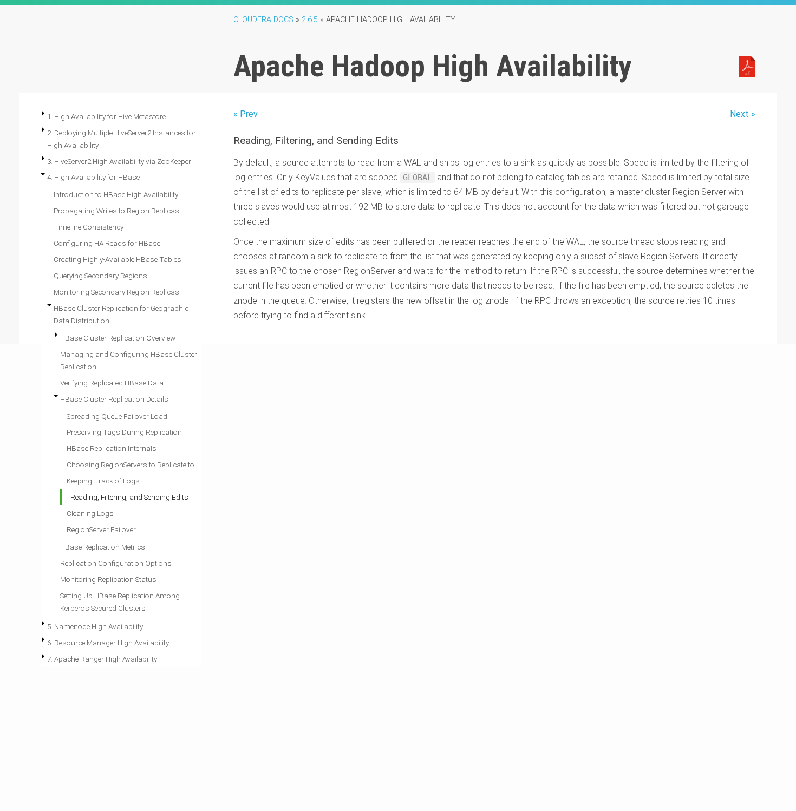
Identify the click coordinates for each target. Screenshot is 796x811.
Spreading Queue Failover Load (117, 416)
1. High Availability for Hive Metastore (106, 116)
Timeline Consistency (88, 227)
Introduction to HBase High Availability (116, 194)
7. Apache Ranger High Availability (102, 659)
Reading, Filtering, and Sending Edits (129, 497)
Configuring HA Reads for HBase (107, 243)
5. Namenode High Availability (95, 626)
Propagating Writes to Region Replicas (116, 210)
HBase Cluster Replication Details (114, 399)
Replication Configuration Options (116, 563)
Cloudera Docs (263, 19)
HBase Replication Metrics (102, 546)
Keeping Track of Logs (103, 480)
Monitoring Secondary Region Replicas (116, 291)
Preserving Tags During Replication (124, 432)
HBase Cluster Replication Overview (117, 337)
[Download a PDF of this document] (747, 65)
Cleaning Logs (90, 513)
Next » (742, 114)
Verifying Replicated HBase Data (112, 382)
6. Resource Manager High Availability (108, 642)
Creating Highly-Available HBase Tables (117, 259)
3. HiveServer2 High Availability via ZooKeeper (119, 161)
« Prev (245, 114)
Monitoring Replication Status (108, 579)
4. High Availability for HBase (93, 177)
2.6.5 (310, 19)
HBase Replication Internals (111, 448)
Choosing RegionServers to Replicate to (130, 464)
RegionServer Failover (101, 529)
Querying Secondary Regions (100, 275)
